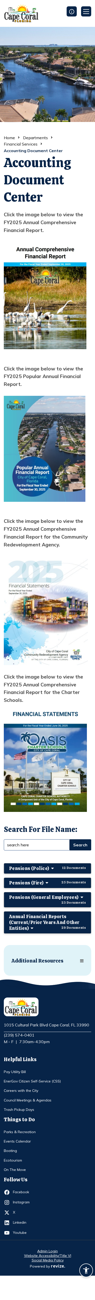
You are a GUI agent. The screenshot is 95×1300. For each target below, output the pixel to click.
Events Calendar (17, 1141)
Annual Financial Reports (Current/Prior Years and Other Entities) (47, 922)
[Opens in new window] (45, 295)
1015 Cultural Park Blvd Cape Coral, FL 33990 (46, 1025)
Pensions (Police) (47, 868)
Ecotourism (13, 1160)
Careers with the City (21, 1090)
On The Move (15, 1169)
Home (9, 137)
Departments (35, 137)
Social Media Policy (48, 1260)
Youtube (22, 1232)
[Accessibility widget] (86, 1271)
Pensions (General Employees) (47, 899)
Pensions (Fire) (47, 883)
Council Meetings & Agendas (27, 1100)
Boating (10, 1150)
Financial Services (20, 144)
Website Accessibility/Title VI (47, 1255)
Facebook (22, 1191)
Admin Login (47, 1251)
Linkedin (22, 1222)
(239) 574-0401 (19, 1035)
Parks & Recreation (20, 1132)
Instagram (22, 1202)
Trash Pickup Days (19, 1109)
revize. (58, 1266)
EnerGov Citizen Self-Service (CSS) (32, 1081)
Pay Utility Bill (15, 1072)
